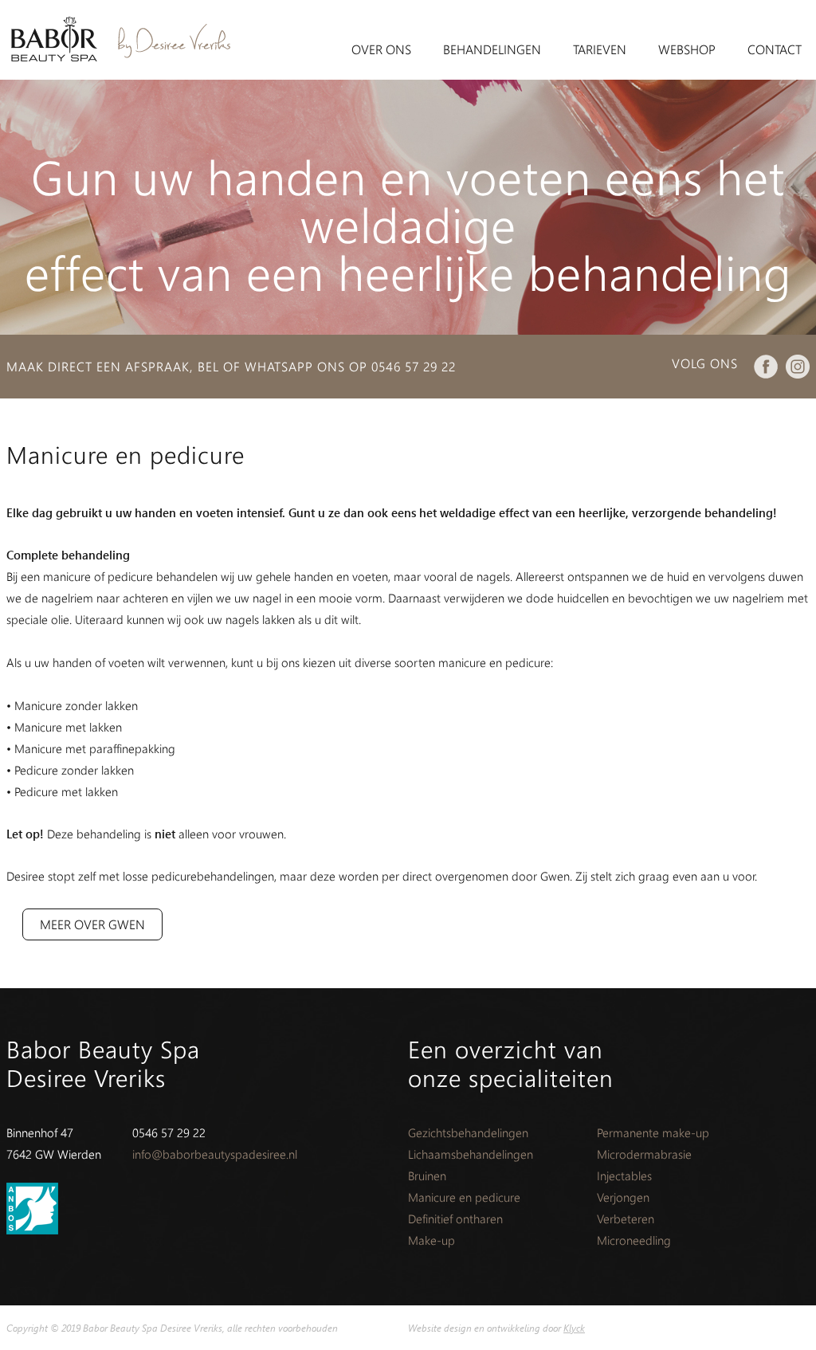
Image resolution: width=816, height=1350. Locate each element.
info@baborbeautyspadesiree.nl (214, 1154)
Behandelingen (492, 49)
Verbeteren (625, 1218)
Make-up (431, 1240)
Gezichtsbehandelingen (468, 1132)
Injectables (624, 1175)
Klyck (574, 1327)
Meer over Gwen (92, 924)
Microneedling (634, 1240)
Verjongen (623, 1197)
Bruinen (427, 1175)
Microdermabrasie (644, 1154)
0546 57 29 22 (413, 366)
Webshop (687, 49)
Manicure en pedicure (464, 1197)
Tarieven (599, 49)
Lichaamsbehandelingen (470, 1154)
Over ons (381, 49)
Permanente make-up (653, 1132)
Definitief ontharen (455, 1218)
